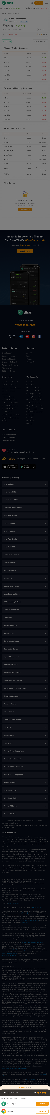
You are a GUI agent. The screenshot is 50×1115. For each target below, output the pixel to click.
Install (42, 1104)
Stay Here (42, 1111)
